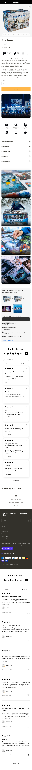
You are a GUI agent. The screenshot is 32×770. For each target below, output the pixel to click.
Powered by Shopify (14, 564)
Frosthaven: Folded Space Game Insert (13, 336)
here (21, 502)
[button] (23, 353)
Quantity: (3, 80)
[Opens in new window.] (9, 382)
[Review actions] (27, 368)
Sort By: (20, 363)
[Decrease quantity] (3, 83)
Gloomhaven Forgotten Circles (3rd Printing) (14, 332)
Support (3, 528)
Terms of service (5, 536)
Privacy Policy (4, 531)
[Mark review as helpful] (28, 612)
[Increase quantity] (9, 83)
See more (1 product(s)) (7, 340)
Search (3, 526)
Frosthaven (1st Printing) (10, 327)
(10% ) (10, 319)
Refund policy (4, 538)
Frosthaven (13, 323)
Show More (7, 379)
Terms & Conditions (5, 533)
